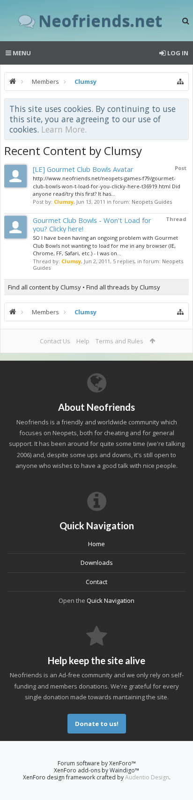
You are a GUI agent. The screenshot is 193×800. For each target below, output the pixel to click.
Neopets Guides (152, 201)
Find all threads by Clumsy (123, 287)
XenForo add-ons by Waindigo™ (96, 770)
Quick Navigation (110, 600)
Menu (21, 53)
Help (82, 341)
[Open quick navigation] (180, 81)
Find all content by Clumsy (44, 287)
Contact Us (55, 341)
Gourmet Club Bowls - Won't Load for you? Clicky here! (92, 224)
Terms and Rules (119, 341)
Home (96, 544)
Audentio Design (147, 777)
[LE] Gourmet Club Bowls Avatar (83, 169)
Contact (96, 582)
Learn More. (64, 129)
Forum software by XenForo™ (97, 763)
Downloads (97, 562)
